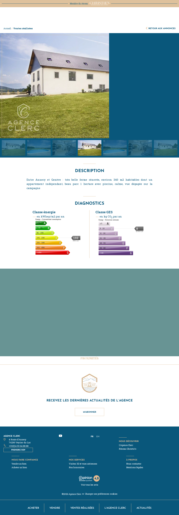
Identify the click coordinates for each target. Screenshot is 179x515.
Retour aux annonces (162, 28)
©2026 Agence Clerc (71, 494)
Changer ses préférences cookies (101, 493)
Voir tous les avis (89, 484)
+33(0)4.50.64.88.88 (18, 446)
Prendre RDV (18, 450)
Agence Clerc (11, 436)
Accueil (7, 28)
